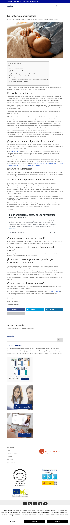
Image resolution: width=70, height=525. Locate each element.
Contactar (9, 465)
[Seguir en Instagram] (40, 504)
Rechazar (34, 521)
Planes (8, 450)
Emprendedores (11, 462)
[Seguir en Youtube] (45, 504)
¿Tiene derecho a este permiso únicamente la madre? (24, 77)
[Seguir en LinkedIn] (35, 504)
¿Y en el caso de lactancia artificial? (19, 76)
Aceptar (57, 521)
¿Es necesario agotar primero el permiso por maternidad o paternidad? (29, 79)
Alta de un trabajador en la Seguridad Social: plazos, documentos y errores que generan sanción (33, 348)
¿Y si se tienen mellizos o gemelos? (19, 81)
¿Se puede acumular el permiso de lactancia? (22, 70)
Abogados (9, 456)
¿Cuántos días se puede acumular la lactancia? (22, 74)
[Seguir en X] (30, 504)
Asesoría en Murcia (12, 453)
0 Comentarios (53, 19)
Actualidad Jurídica (37, 19)
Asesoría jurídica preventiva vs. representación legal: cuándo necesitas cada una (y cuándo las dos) (34, 353)
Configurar (12, 521)
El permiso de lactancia (16, 68)
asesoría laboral (55, 291)
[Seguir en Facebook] (25, 504)
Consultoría (10, 459)
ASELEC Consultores (15, 19)
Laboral (46, 19)
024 (17, 151)
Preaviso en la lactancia (16, 72)
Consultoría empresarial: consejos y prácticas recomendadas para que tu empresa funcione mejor (34, 350)
